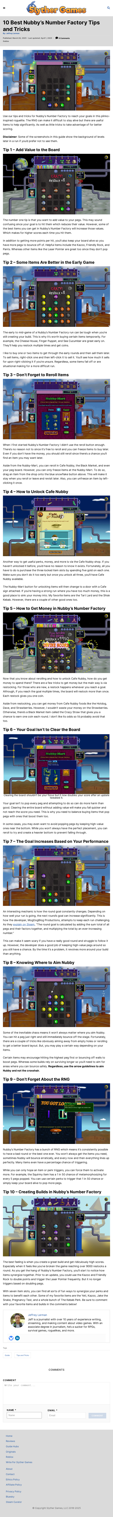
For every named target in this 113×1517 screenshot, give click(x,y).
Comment (9, 1380)
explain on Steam (24, 924)
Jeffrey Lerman (12, 33)
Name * (11, 1410)
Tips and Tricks (22, 1355)
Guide (7, 1355)
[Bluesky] (11, 1338)
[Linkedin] (17, 1338)
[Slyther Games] (56, 8)
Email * (53, 1410)
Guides (6, 41)
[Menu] (4, 8)
